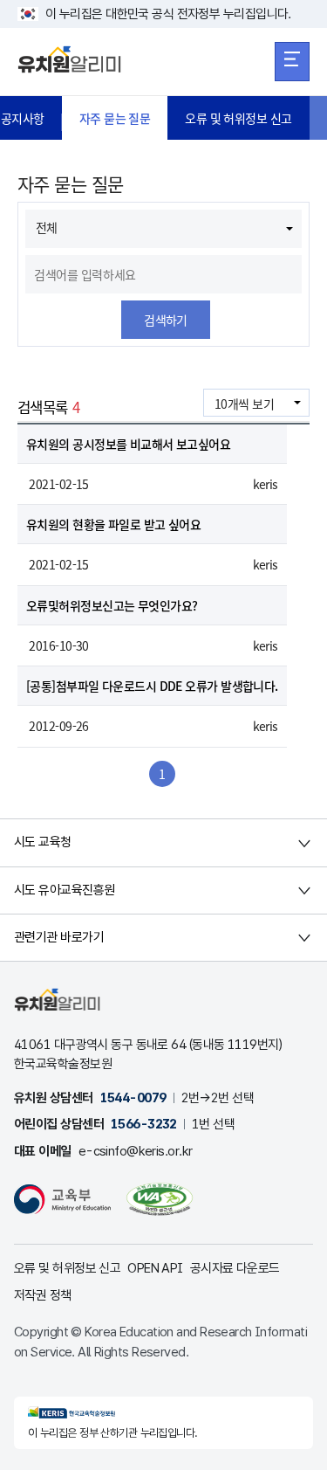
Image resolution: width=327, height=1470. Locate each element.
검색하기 (165, 319)
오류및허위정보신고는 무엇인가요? (111, 605)
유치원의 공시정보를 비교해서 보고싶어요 (128, 443)
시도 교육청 (43, 842)
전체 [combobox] (47, 227)
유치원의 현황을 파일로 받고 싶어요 (113, 524)
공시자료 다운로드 (235, 1268)
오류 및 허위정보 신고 (238, 118)
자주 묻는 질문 (115, 118)
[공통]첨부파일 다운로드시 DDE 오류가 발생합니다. (152, 685)
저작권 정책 (43, 1295)
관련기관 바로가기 (59, 937)
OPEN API (155, 1268)
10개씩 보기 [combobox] (244, 403)
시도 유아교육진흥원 (64, 890)
